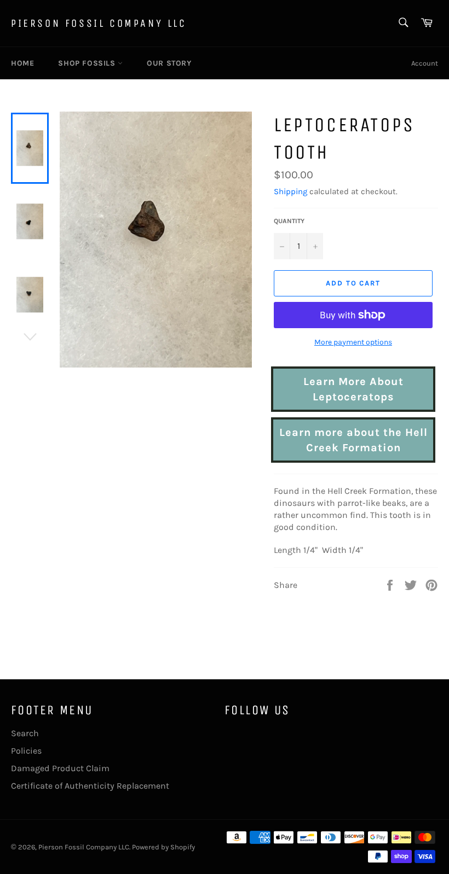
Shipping (290, 191)
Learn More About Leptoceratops (353, 389)
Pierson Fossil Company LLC (99, 23)
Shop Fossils (88, 63)
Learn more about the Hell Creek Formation (353, 440)
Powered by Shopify (163, 847)
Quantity (289, 221)
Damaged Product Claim (60, 768)
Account (424, 63)
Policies (26, 750)
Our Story (169, 63)
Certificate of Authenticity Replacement (90, 785)
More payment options (353, 342)
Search (25, 733)
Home (22, 63)
